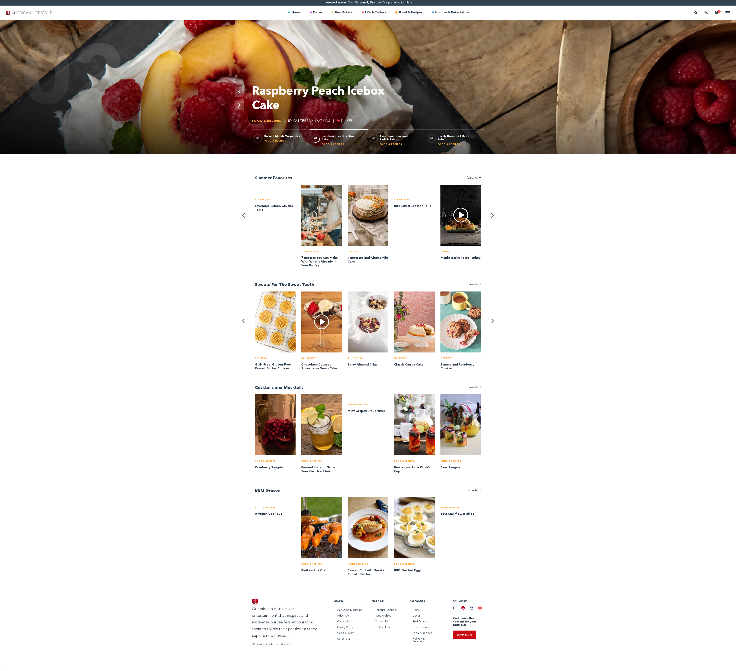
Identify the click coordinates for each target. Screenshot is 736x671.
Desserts (353, 252)
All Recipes (262, 200)
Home (296, 12)
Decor (317, 12)
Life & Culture (375, 12)
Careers (342, 638)
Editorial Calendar (386, 610)
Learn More (464, 635)
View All (473, 177)
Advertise (343, 615)
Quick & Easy (309, 252)
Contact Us (381, 621)
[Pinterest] (462, 608)
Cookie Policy (345, 633)
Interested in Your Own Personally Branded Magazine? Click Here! (368, 2)
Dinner (445, 252)
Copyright (343, 621)
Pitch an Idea (383, 627)
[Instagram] (471, 608)
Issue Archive (383, 615)
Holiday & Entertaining (452, 12)
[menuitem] (294, 13)
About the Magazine (349, 610)
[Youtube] (480, 608)
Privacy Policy (345, 627)
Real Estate (343, 12)
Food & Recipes (411, 12)
